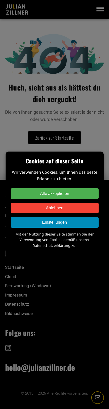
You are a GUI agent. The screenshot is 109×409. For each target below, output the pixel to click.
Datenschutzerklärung (51, 245)
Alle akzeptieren (54, 193)
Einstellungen (54, 222)
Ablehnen (54, 208)
